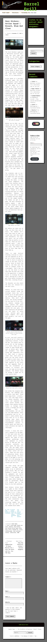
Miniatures (15, 12)
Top (36, 636)
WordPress (17, 636)
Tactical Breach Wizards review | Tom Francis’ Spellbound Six (14, 513)
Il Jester (30, 636)
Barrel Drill (31, 6)
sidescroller (13, 532)
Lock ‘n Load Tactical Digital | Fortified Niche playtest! (19, 513)
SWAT (18, 532)
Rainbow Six (15, 529)
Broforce (11, 526)
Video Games (5, 12)
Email (7, 596)
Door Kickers (17, 526)
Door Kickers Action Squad (11, 528)
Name (7, 591)
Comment (8, 576)
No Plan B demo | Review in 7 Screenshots (8, 511)
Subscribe (34, 159)
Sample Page (11, 629)
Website (7, 602)
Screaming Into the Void (29, 12)
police (10, 529)
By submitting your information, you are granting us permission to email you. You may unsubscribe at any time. (35, 151)
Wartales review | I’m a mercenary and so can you (35, 85)
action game (13, 525)
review (20, 529)
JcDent (6, 34)
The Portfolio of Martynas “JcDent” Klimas (29, 629)
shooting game (8, 531)
